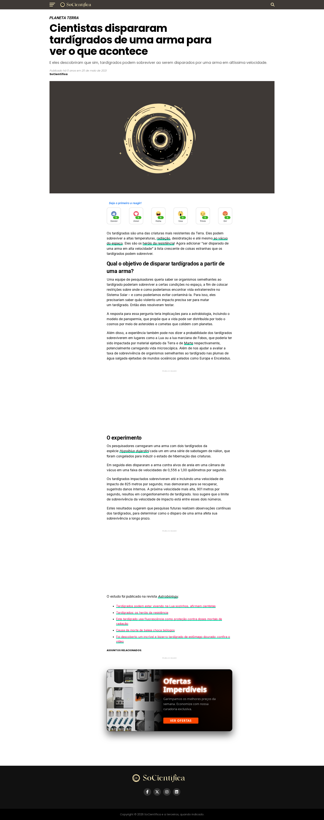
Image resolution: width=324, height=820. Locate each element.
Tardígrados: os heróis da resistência (142, 612)
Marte (188, 343)
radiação (163, 238)
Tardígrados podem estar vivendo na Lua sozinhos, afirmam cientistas (166, 606)
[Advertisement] (169, 399)
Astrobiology (168, 596)
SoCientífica (59, 74)
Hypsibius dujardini (134, 451)
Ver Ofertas (181, 721)
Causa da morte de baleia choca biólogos (145, 630)
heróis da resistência (158, 243)
